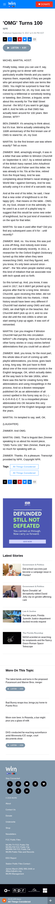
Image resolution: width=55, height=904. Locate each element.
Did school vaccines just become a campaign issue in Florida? (37, 572)
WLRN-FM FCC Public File (17, 847)
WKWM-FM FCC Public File (18, 849)
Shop (8, 828)
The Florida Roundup (33, 633)
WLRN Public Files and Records (20, 852)
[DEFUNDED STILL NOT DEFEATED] (27, 523)
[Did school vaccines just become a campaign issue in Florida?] (12, 570)
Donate (9, 816)
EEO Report (11, 858)
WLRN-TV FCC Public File (17, 845)
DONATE (45, 4)
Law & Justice (29, 611)
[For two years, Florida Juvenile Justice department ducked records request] (12, 616)
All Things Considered (24, 467)
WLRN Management (15, 874)
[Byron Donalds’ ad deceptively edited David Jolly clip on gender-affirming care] (12, 591)
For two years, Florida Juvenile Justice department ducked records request (36, 618)
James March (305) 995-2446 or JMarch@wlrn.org (20, 870)
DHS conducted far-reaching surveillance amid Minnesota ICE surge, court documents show (26, 735)
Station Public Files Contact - (18, 864)
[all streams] (51, 900)
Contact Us (11, 810)
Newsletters (11, 834)
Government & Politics (33, 565)
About (8, 803)
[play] (4, 900)
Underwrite (10, 822)
